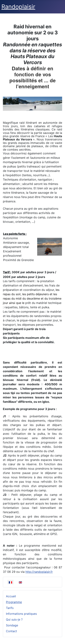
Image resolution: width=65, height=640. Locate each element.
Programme (14, 602)
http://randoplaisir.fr (39, 572)
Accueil (11, 596)
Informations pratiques (21, 613)
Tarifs (10, 608)
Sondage (12, 625)
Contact (11, 631)
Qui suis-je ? (14, 619)
